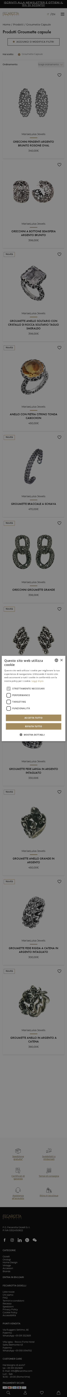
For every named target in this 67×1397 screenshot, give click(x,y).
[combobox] (56, 660)
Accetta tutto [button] (33, 717)
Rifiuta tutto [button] (33, 726)
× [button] (61, 660)
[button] (33, 734)
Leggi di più (38, 680)
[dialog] (33, 698)
